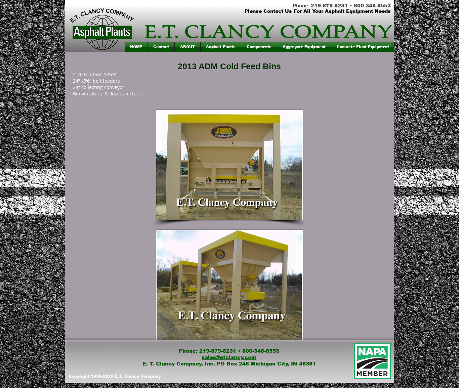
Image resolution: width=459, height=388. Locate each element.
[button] (221, 47)
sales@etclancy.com (229, 357)
